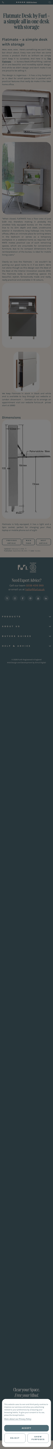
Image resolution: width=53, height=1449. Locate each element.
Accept (26, 1428)
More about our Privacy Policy (17, 1419)
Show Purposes (38, 1438)
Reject (15, 1438)
